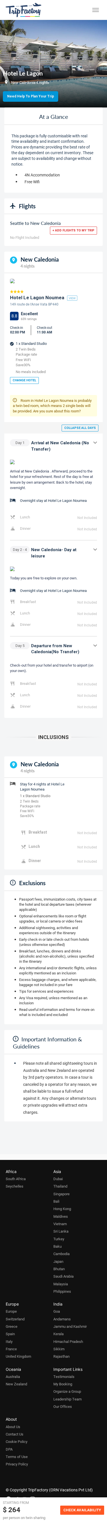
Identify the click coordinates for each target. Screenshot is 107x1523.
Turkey (58, 1238)
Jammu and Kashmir (70, 1326)
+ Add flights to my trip (73, 230)
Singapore (61, 1193)
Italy (9, 1341)
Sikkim (58, 1348)
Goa (56, 1311)
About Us (13, 1426)
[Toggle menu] (95, 10)
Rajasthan (61, 1356)
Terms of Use (17, 1456)
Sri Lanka (60, 1231)
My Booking (62, 1383)
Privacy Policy (17, 1464)
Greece (11, 1326)
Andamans (62, 1319)
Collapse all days (80, 428)
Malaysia (60, 1283)
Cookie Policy (16, 1441)
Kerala (58, 1333)
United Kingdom (18, 1356)
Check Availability (82, 1510)
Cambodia (61, 1253)
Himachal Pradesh (68, 1341)
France (11, 1348)
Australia (13, 1376)
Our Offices (62, 1406)
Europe (11, 1311)
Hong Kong (62, 1208)
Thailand (60, 1186)
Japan (58, 1261)
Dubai (58, 1178)
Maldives (60, 1216)
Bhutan (59, 1268)
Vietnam (60, 1223)
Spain (10, 1333)
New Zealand (16, 1383)
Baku (57, 1246)
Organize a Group (67, 1391)
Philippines (62, 1291)
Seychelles (14, 1186)
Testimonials (63, 1376)
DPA (9, 1449)
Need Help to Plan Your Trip (30, 96)
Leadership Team (67, 1399)
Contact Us (14, 1434)
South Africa (16, 1178)
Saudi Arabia (63, 1276)
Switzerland (15, 1319)
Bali (56, 1201)
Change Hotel (24, 380)
